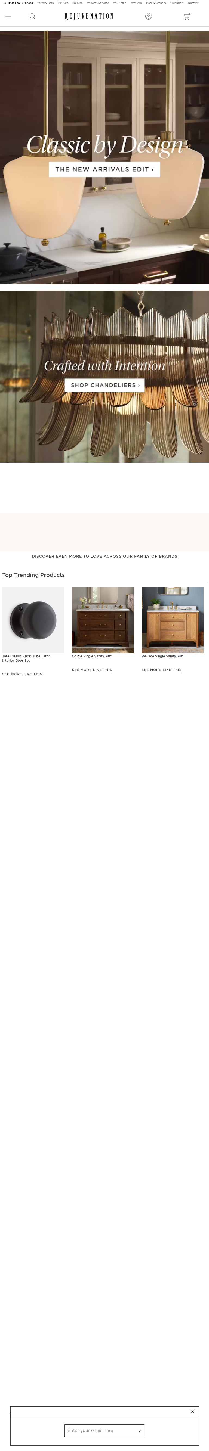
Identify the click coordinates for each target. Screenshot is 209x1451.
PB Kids (63, 3)
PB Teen (77, 3)
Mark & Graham (156, 3)
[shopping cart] (187, 16)
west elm (136, 3)
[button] (32, 16)
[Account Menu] (148, 16)
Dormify (193, 3)
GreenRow (177, 3)
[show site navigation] (8, 16)
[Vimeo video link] (104, 158)
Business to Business (18, 3)
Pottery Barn (45, 3)
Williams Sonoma (98, 3)
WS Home (119, 3)
